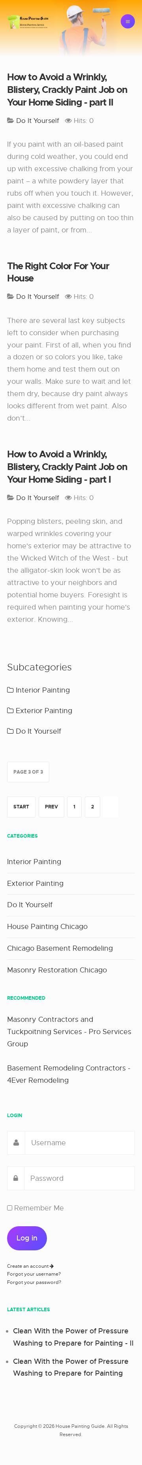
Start (21, 807)
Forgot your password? (34, 1282)
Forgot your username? (34, 1274)
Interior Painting (42, 690)
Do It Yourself (37, 731)
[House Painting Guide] (28, 21)
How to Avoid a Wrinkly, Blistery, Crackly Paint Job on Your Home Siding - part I (67, 466)
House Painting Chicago (47, 926)
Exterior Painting (43, 710)
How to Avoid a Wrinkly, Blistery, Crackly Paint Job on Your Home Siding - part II (67, 89)
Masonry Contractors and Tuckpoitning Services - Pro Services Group (69, 1031)
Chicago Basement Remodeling (60, 948)
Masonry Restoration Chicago (57, 970)
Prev (51, 807)
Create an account (28, 1266)
